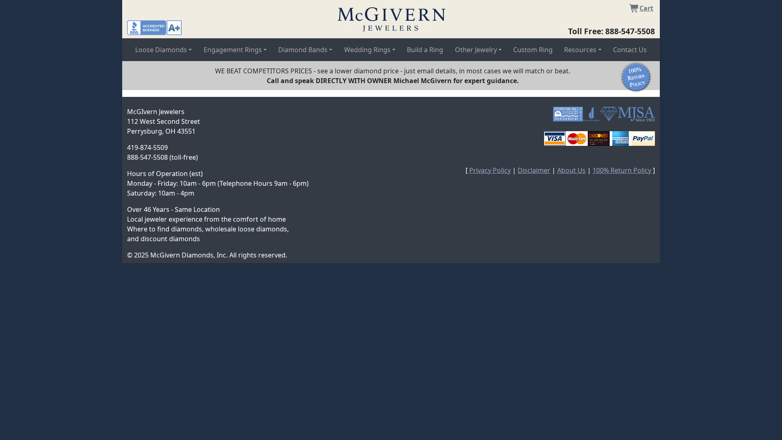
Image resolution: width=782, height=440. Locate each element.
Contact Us (630, 49)
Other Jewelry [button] (476, 49)
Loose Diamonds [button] (161, 49)
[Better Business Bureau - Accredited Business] (154, 26)
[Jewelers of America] (591, 114)
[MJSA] (636, 114)
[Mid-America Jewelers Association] (609, 114)
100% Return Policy (622, 170)
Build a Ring (425, 49)
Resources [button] (580, 49)
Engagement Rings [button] (233, 49)
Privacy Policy (490, 170)
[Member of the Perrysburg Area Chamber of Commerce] (568, 114)
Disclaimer (534, 170)
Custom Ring (533, 49)
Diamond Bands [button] (302, 49)
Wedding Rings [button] (367, 49)
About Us (571, 170)
